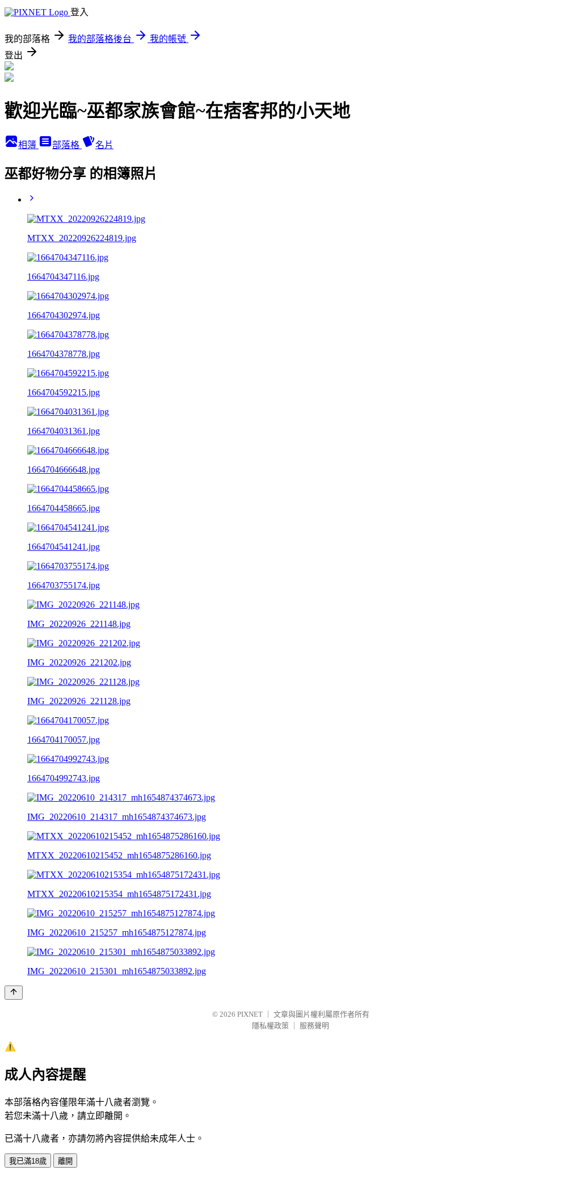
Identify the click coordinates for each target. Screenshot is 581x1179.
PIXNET (250, 1014)
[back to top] (14, 993)
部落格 (67, 145)
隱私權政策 (270, 1025)
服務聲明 (314, 1025)
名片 (104, 145)
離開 (65, 1161)
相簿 (28, 145)
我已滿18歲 (28, 1161)
